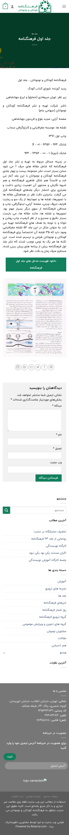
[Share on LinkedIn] (18, 367)
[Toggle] (4, 652)
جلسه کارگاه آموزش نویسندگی (47, 560)
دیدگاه (57, 406)
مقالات (62, 638)
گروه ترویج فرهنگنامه (52, 617)
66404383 (52, 715)
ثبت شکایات (17, 796)
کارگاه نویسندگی (56, 546)
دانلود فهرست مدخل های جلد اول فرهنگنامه (36, 264)
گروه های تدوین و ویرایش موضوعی (44, 624)
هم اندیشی (59, 645)
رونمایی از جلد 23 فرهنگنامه (48, 539)
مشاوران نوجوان (56, 631)
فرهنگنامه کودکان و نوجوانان (27, 810)
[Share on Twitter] (38, 367)
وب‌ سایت (56, 463)
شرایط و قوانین (33, 796)
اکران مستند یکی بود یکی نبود (47, 553)
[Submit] (6, 510)
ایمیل (57, 449)
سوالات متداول (50, 796)
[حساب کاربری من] (12, 6)
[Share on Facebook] (44, 367)
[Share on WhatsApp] (51, 367)
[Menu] (64, 6)
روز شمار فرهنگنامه (54, 610)
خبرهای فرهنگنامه (55, 603)
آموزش (62, 581)
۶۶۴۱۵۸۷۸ (43, 720)
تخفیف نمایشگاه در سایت (50, 532)
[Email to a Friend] (31, 367)
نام (59, 435)
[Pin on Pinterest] (25, 367)
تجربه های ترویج (55, 589)
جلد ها (35, 33)
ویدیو (63, 652)
